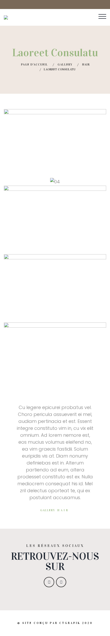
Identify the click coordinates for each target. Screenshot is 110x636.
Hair (86, 64)
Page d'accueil (34, 64)
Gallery (65, 64)
